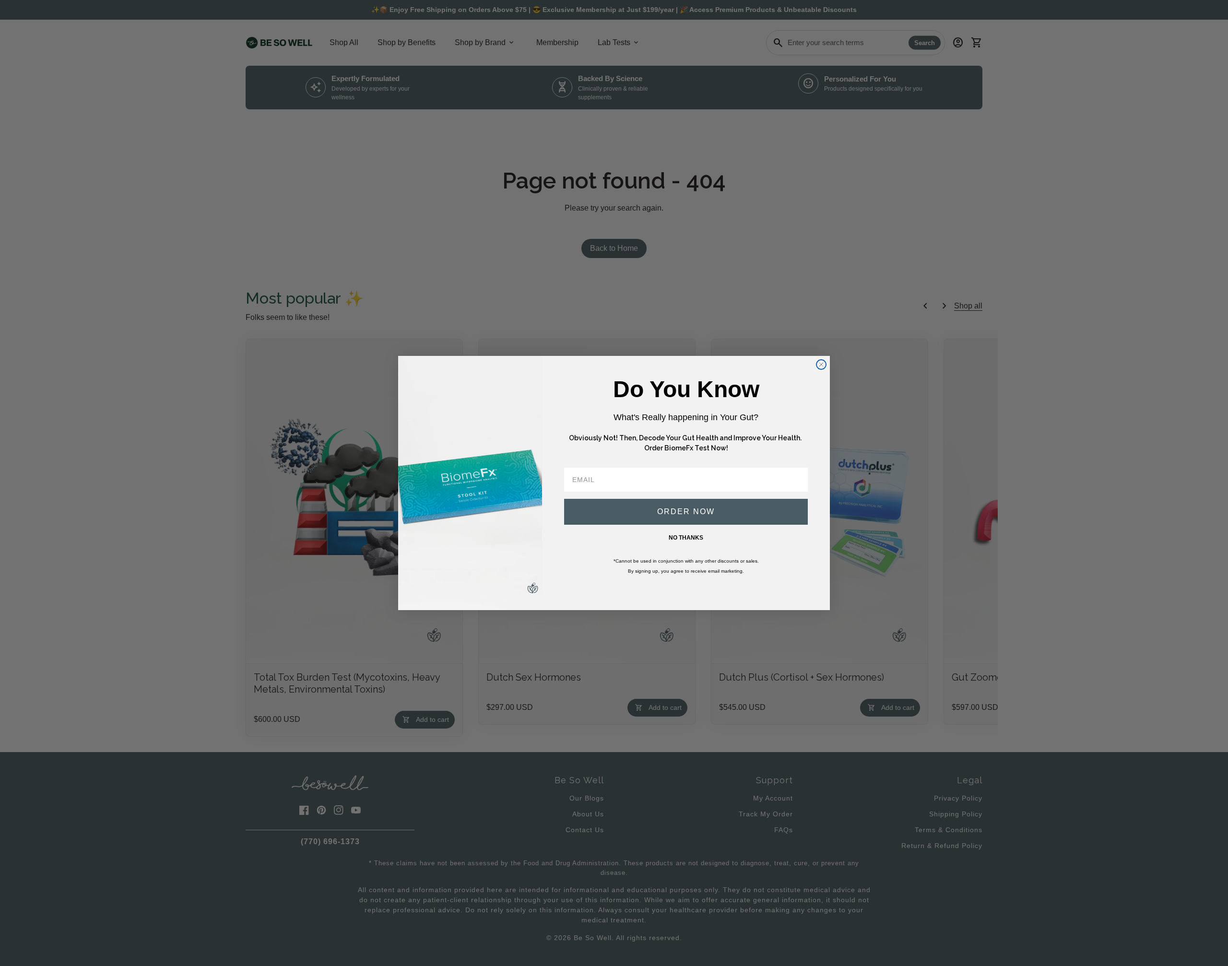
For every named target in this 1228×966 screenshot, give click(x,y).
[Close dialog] (821, 364)
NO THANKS (686, 537)
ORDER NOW (686, 511)
